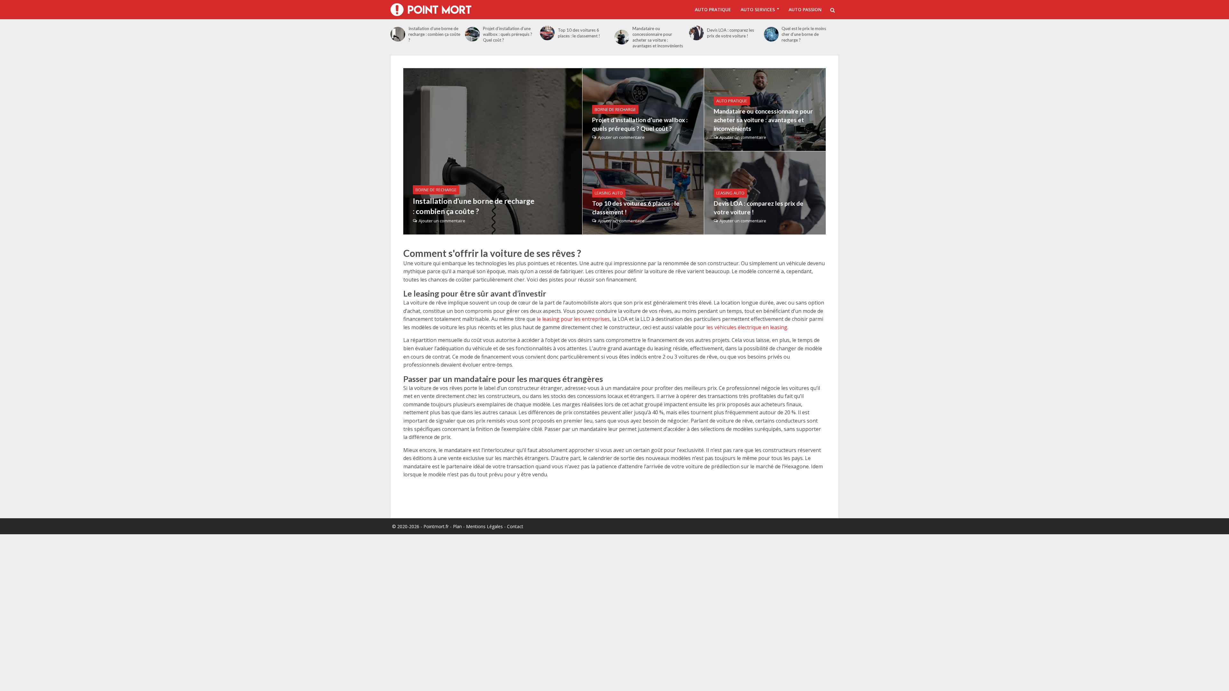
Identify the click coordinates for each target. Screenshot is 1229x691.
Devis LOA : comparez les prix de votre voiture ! (730, 33)
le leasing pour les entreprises (573, 318)
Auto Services (758, 9)
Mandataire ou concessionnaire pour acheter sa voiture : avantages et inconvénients (657, 37)
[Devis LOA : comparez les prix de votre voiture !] (696, 33)
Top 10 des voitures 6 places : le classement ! (579, 33)
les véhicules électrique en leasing (746, 327)
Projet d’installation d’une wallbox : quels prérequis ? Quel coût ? (507, 34)
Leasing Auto (609, 193)
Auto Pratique (713, 9)
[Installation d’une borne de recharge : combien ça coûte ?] (397, 34)
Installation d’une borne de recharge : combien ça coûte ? (434, 34)
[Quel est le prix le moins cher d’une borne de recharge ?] (771, 34)
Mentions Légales (484, 526)
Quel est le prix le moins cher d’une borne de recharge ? (804, 34)
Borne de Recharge (436, 190)
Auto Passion (805, 9)
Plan (457, 526)
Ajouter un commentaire (442, 221)
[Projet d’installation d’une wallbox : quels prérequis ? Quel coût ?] (472, 34)
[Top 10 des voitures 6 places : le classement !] (547, 33)
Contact (515, 526)
